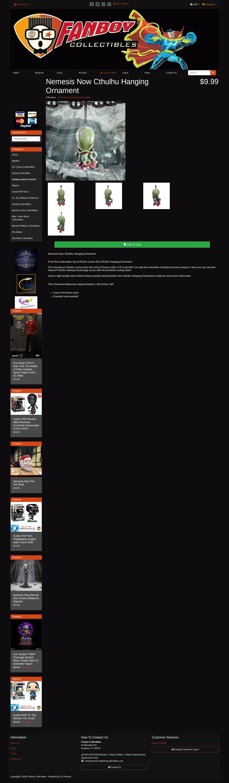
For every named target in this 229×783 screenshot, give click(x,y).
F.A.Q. (60, 73)
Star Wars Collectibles (22, 238)
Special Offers (109, 73)
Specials (17, 679)
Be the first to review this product (76, 97)
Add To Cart (133, 244)
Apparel (15, 161)
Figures (15, 185)
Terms (147, 73)
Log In (125, 73)
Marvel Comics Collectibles (25, 210)
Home (16, 73)
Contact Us (171, 73)
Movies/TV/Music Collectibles (26, 226)
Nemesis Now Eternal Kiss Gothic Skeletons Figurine (26, 598)
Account (82, 73)
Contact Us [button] (115, 767)
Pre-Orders (17, 232)
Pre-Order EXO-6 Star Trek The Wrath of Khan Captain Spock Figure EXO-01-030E (25, 369)
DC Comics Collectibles (23, 167)
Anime (15, 155)
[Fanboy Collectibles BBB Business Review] (26, 92)
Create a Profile (159, 743)
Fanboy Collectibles (37, 776)
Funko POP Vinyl (20, 192)
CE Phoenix (65, 776)
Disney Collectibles (21, 173)
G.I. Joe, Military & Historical (25, 198)
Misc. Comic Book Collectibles (20, 218)
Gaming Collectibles (21, 204)
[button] (21, 4)
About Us (39, 73)
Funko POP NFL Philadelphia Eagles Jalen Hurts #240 (24, 539)
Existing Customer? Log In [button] (186, 749)
